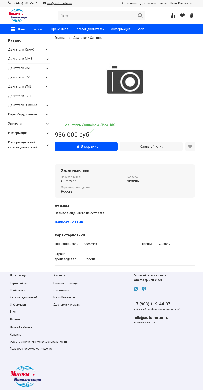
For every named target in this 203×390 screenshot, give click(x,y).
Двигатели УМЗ (19, 86)
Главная (60, 38)
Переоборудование (22, 114)
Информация (120, 29)
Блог (140, 29)
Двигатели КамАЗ (21, 49)
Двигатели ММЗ (20, 59)
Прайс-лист (59, 29)
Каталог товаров (30, 29)
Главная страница (65, 283)
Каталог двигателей (89, 29)
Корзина (15, 334)
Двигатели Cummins (87, 38)
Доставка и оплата (153, 3)
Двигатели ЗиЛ (19, 96)
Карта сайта (18, 283)
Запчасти (15, 123)
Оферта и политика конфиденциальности (38, 341)
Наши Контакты (181, 3)
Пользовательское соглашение (31, 348)
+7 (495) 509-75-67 (24, 3)
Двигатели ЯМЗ (19, 68)
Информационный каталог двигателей (22, 144)
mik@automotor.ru (151, 317)
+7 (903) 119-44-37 (152, 304)
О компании (129, 3)
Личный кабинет (21, 327)
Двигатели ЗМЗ (19, 77)
